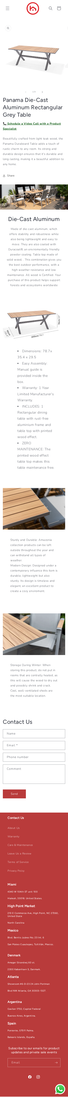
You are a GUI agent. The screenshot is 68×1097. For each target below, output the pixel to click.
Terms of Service (18, 862)
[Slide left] (26, 92)
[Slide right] (42, 92)
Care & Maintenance (20, 845)
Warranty (13, 836)
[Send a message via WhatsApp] (60, 1089)
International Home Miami (28, 1095)
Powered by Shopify (52, 1095)
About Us (14, 828)
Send (14, 794)
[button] (7, 8)
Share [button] (11, 175)
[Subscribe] (56, 1062)
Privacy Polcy (16, 871)
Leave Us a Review (19, 853)
